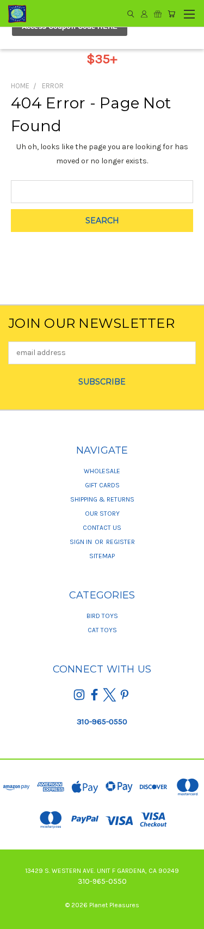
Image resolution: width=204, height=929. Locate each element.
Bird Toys (102, 616)
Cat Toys (102, 630)
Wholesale (102, 471)
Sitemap (102, 556)
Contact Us (102, 527)
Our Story (102, 513)
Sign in (82, 542)
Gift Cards (102, 485)
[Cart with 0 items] (171, 13)
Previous (17, 918)
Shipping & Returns (102, 499)
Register (120, 542)
